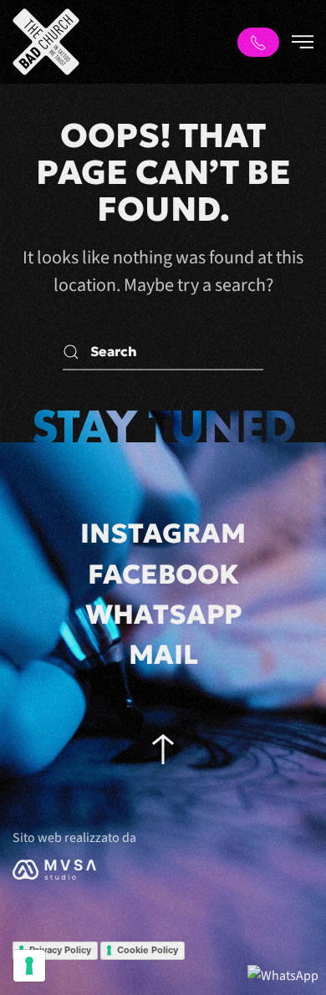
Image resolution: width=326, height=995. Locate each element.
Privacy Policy (60, 950)
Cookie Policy (147, 950)
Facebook (163, 574)
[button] (302, 42)
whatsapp (163, 614)
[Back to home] (46, 41)
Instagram (163, 533)
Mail (163, 654)
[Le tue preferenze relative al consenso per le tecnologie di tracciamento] (29, 966)
